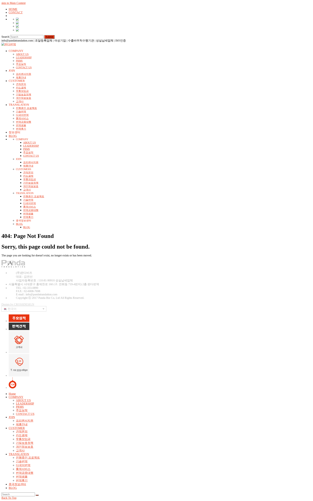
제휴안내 (22, 424)
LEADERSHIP (25, 403)
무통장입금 (23, 439)
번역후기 (22, 480)
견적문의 (22, 431)
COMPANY (16, 397)
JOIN (12, 417)
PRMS (20, 406)
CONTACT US (25, 413)
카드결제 (22, 435)
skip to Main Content (13, 3)
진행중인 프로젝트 (28, 457)
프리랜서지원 (24, 420)
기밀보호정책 (24, 442)
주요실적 (22, 410)
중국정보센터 (17, 484)
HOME (13, 9)
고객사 (20, 450)
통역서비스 (23, 469)
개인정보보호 (24, 446)
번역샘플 (22, 476)
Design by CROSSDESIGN (17, 304)
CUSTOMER (17, 428)
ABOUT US (23, 400)
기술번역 (22, 461)
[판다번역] (8, 44)
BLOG (13, 487)
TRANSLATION (19, 454)
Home (12, 393)
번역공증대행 (24, 472)
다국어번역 (23, 465)
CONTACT (16, 12)
